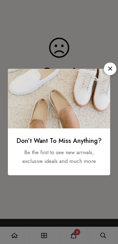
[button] (110, 68)
